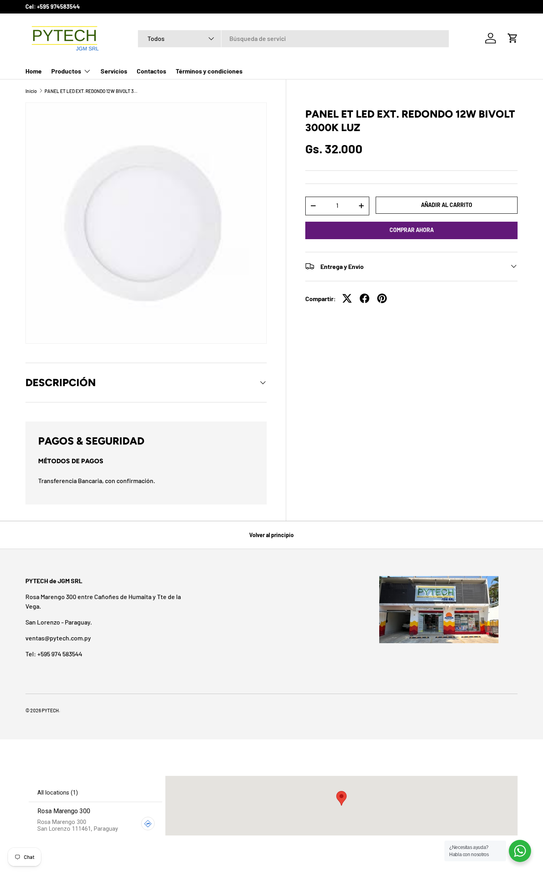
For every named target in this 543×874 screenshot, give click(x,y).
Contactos (151, 71)
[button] (513, 38)
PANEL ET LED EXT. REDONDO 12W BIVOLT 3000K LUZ (92, 91)
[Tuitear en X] (347, 298)
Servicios (114, 71)
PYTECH (50, 710)
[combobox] (293, 38)
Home (33, 71)
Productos (66, 71)
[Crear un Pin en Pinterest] (382, 298)
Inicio (31, 91)
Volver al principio (271, 535)
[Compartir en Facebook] (364, 298)
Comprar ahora (412, 229)
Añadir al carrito (446, 204)
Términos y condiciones (209, 71)
